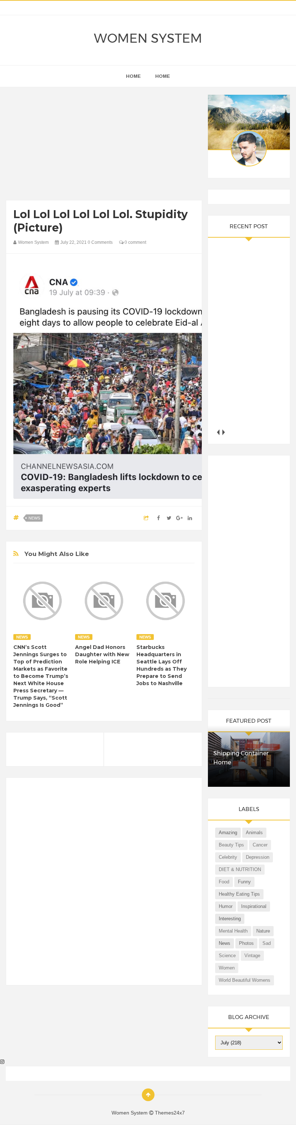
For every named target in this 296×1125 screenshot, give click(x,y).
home (133, 76)
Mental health (233, 931)
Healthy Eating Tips (239, 894)
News (34, 518)
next (223, 432)
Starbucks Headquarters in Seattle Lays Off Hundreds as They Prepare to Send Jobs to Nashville (161, 665)
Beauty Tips (231, 845)
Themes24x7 (170, 1113)
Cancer (260, 845)
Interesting (230, 918)
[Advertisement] (103, 145)
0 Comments (100, 242)
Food (224, 881)
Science (227, 955)
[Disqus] (103, 884)
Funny (244, 881)
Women (227, 968)
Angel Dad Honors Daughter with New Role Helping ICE (102, 654)
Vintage (252, 955)
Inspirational (253, 906)
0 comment (134, 242)
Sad (266, 943)
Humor (225, 906)
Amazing (228, 832)
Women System (148, 38)
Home (162, 76)
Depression (257, 857)
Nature (263, 931)
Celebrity (228, 857)
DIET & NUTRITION (240, 869)
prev (218, 432)
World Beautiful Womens (244, 980)
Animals (254, 832)
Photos (246, 943)
